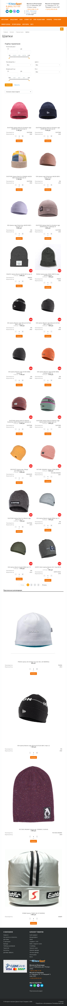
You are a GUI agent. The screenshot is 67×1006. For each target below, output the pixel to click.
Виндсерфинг (34, 937)
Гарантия (6, 948)
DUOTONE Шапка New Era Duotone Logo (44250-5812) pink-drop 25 (19, 128)
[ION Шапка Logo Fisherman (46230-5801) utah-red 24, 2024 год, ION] (48, 159)
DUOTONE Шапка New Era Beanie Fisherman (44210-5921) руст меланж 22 (19, 421)
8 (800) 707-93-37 (13, 7)
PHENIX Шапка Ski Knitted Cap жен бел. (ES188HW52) (33, 662)
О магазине (6, 941)
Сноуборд (32, 946)
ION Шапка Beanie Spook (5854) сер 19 (47, 518)
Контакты (6, 950)
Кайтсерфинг (34, 935)
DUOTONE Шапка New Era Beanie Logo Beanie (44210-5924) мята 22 (47, 421)
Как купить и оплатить (10, 937)
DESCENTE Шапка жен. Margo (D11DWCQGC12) (19, 470)
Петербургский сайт (58, 1003)
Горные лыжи (34, 948)
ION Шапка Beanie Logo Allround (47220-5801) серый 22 (48, 323)
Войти (27, 11)
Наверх (61, 1001)
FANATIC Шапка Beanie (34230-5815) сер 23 (19, 274)
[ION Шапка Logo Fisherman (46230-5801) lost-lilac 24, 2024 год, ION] (19, 208)
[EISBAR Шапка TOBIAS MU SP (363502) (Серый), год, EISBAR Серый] (33, 878)
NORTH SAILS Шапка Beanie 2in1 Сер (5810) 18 (48, 567)
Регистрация (33, 11)
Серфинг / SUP (34, 941)
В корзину (19, 141)
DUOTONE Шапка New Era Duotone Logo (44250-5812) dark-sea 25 (48, 128)
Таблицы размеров (9, 946)
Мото (31, 957)
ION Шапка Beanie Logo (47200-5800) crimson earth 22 (48, 372)
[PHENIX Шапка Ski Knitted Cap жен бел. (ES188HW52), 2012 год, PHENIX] (33, 626)
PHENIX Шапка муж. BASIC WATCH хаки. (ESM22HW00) (47, 274)
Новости (5, 935)
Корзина (28, 13)
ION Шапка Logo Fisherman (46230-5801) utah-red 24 (48, 177)
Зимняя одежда (34, 950)
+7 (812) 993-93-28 (51, 9)
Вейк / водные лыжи (36, 944)
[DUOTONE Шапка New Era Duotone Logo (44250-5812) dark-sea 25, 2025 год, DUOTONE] (48, 111)
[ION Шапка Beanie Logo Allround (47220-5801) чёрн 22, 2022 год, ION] (33, 710)
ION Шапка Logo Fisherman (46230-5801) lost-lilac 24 (19, 225)
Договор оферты (8, 952)
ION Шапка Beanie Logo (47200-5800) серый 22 (19, 372)
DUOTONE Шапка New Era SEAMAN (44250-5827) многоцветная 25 (19, 177)
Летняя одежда (34, 952)
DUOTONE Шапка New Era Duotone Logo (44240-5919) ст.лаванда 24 (48, 225)
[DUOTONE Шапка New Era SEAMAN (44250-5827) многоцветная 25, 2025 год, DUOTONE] (19, 159)
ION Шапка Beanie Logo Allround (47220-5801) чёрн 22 (19, 323)
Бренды (5, 944)
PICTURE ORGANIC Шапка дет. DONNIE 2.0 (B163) (33, 829)
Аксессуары (33, 954)
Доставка (6, 939)
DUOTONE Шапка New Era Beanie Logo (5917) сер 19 (19, 518)
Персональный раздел (36, 991)
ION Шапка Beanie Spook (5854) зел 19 (19, 567)
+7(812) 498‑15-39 (32, 9)
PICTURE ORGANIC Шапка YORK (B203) (48, 469)
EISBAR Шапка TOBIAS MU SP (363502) (33, 913)
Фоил (31, 939)
